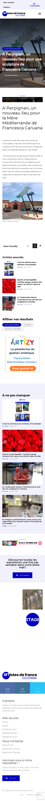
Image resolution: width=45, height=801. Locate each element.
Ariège (4, 526)
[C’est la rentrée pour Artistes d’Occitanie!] (9, 268)
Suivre (22, 683)
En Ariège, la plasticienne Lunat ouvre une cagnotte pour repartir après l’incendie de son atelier (22, 521)
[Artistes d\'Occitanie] (14, 13)
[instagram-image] (12, 599)
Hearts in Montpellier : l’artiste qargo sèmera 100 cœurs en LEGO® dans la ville (29, 283)
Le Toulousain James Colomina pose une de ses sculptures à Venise (29, 299)
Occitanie (27, 325)
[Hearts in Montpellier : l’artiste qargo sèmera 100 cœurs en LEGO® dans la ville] (9, 286)
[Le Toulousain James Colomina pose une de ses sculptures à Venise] (9, 303)
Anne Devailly (12, 75)
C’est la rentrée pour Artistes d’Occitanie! (26, 263)
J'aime (7, 683)
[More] (40, 246)
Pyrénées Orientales (12, 329)
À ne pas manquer (16, 395)
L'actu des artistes (12, 49)
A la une (20, 267)
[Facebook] (35, 246)
